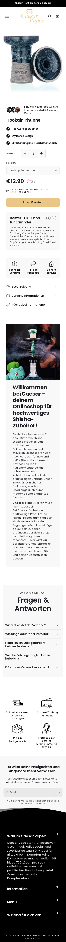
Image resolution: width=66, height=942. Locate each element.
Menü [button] (12, 901)
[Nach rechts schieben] (54, 218)
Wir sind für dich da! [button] (24, 914)
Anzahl (10, 153)
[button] (7, 16)
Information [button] (17, 888)
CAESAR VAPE (22, 935)
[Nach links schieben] (48, 218)
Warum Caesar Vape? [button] (26, 836)
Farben (11, 163)
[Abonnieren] (58, 792)
